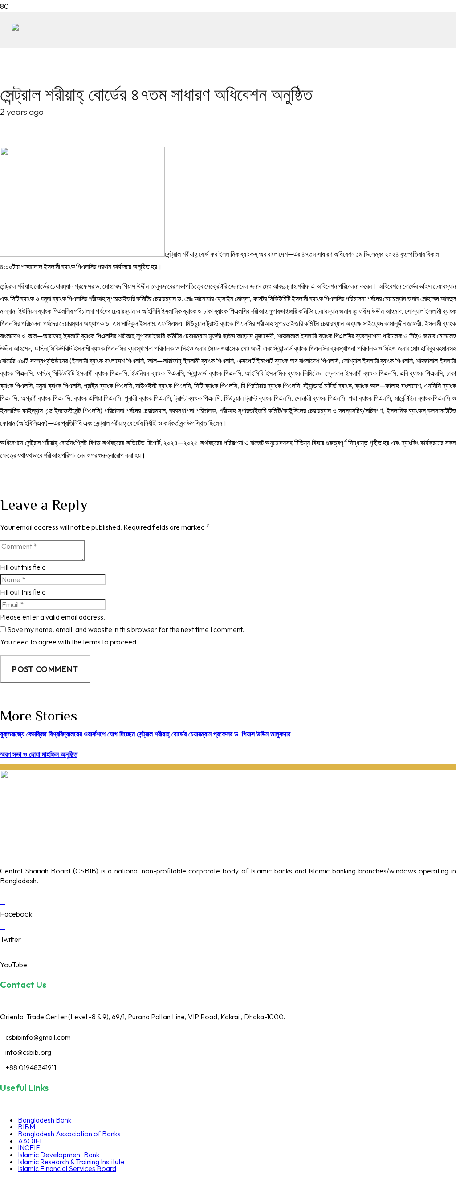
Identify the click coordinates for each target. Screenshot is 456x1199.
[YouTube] (2, 951)
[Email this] (2, 474)
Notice (364, 1185)
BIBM (26, 1126)
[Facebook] (2, 901)
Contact (391, 1185)
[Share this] (8, 474)
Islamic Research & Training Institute (71, 1161)
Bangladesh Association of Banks (69, 1133)
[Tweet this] (13, 474)
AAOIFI (29, 1140)
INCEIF (29, 1147)
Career (290, 1185)
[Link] (228, 843)
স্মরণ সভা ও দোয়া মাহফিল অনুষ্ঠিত (38, 755)
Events (338, 1185)
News (314, 1185)
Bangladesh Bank (44, 1119)
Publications (255, 1185)
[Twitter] (2, 926)
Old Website (428, 1185)
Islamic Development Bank (58, 1154)
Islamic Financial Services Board (67, 1168)
